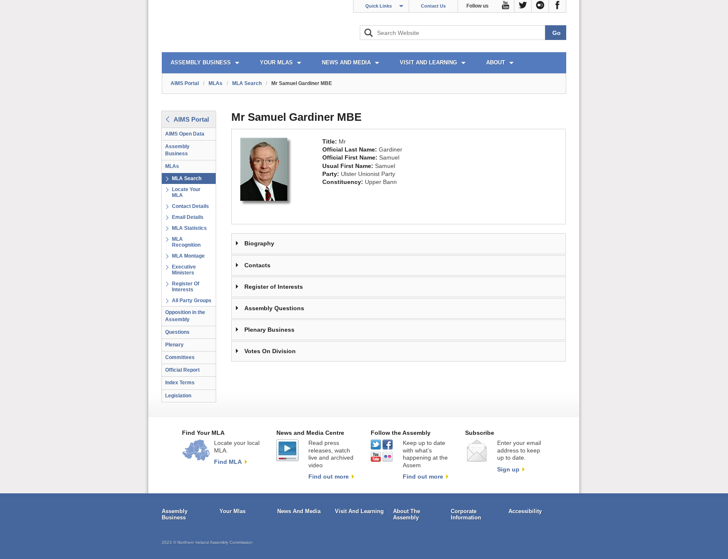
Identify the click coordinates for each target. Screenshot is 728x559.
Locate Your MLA (186, 192)
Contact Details (190, 206)
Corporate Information (466, 514)
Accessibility (525, 511)
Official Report (182, 370)
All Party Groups (191, 300)
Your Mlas (232, 511)
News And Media (299, 511)
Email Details (187, 217)
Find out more (328, 476)
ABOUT (495, 62)
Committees (180, 357)
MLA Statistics (189, 228)
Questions (177, 332)
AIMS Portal (185, 83)
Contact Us (433, 5)
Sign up (508, 469)
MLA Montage (188, 256)
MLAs (215, 83)
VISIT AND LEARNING (428, 62)
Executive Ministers (184, 270)
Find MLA (228, 461)
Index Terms (180, 383)
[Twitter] (523, 6)
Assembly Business (177, 150)
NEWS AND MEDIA (346, 62)
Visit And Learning (359, 511)
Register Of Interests (185, 287)
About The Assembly (406, 514)
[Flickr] (540, 6)
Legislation (178, 396)
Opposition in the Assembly (185, 315)
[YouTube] (505, 6)
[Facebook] (557, 6)
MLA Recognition (186, 242)
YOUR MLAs (276, 62)
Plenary (174, 345)
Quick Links (378, 5)
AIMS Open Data (184, 134)
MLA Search (247, 83)
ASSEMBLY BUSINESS (201, 62)
